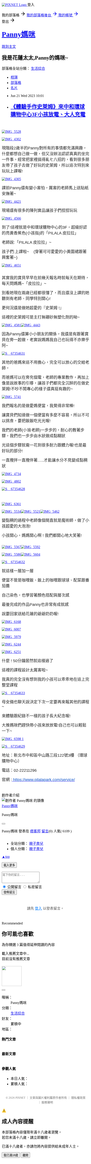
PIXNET (20, 1097)
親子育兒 (36, 843)
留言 (45, 831)
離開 (25, 1155)
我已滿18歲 (11, 1155)
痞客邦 (35, 831)
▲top (6, 856)
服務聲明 (47, 1102)
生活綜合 (38, 68)
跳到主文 (9, 46)
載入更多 (9, 865)
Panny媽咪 (18, 34)
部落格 (16, 83)
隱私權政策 (78, 1097)
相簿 (14, 77)
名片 (14, 88)
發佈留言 (9, 892)
